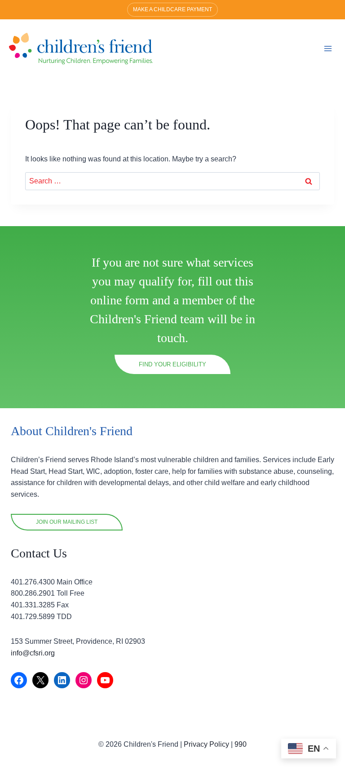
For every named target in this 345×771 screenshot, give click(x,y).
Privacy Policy (206, 744)
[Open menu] (327, 48)
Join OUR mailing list (66, 522)
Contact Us (39, 553)
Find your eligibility (172, 364)
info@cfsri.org (33, 653)
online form (119, 300)
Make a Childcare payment (172, 9)
